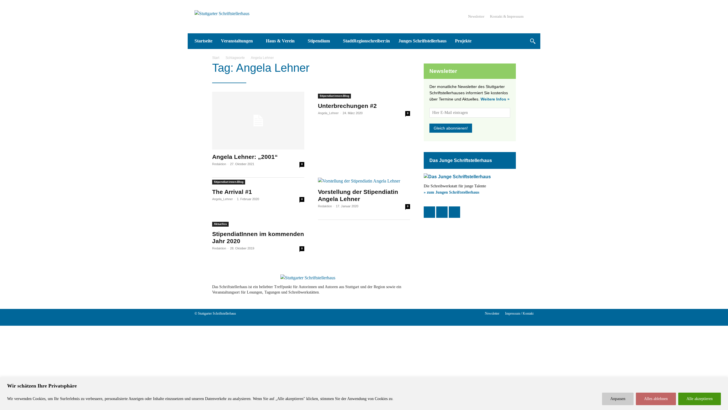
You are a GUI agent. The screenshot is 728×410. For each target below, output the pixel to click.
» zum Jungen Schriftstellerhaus (451, 192)
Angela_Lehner (328, 113)
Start (215, 58)
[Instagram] (442, 212)
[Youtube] (495, 289)
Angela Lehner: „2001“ (245, 156)
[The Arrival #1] (258, 181)
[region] (364, 393)
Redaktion (219, 164)
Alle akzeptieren (699, 399)
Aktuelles (220, 224)
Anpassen (617, 399)
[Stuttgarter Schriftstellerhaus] (308, 277)
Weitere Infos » (495, 99)
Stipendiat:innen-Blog (334, 95)
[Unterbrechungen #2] (364, 95)
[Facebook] (429, 212)
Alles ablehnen (656, 399)
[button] (532, 41)
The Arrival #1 (232, 191)
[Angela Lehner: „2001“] (258, 120)
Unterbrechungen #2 (347, 105)
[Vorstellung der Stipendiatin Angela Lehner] (364, 181)
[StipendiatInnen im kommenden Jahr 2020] (258, 223)
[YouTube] (454, 212)
